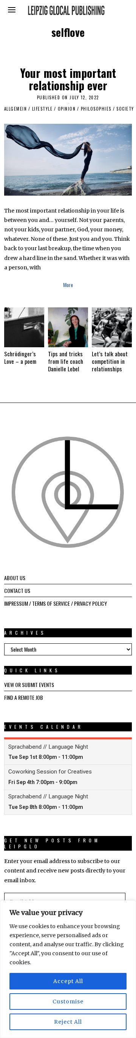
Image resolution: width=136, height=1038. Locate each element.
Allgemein (15, 109)
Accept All (68, 981)
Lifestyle (42, 109)
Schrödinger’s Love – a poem (20, 357)
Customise (68, 1001)
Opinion (67, 109)
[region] (68, 969)
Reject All (68, 1021)
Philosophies (96, 109)
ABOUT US (14, 578)
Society (125, 109)
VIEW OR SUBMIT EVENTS (29, 684)
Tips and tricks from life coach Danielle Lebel (65, 361)
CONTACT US (17, 590)
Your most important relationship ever (68, 79)
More (68, 285)
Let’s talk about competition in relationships (110, 361)
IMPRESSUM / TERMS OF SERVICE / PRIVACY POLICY (55, 603)
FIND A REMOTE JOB (23, 697)
